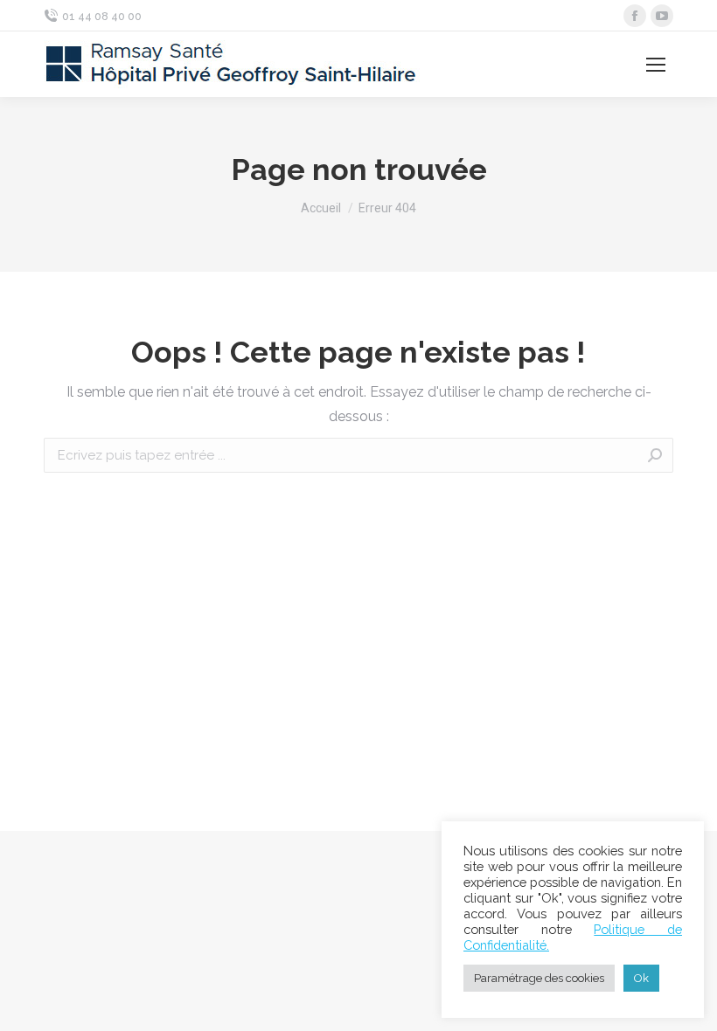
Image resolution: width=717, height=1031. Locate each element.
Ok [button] (641, 978)
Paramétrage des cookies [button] (539, 978)
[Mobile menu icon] (655, 64)
